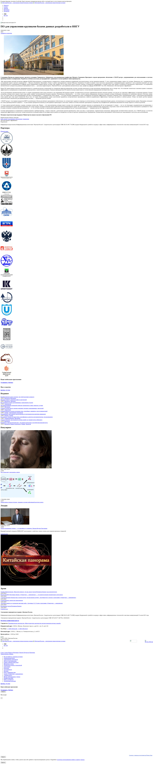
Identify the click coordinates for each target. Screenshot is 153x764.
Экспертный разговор (10, 681)
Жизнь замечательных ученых (12, 676)
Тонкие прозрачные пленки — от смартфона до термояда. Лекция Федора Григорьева (24, 528)
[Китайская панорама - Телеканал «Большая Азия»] (26, 585)
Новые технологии (15, 424)
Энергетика (7, 409)
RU (5, 15)
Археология (7, 404)
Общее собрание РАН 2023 (11, 662)
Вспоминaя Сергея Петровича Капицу (11, 606)
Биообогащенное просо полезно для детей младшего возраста (17, 397)
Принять (3, 762)
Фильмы (6, 671)
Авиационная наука (9, 658)
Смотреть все (4, 534)
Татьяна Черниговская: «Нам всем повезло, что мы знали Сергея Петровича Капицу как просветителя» (29, 592)
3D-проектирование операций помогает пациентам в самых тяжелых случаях (22, 405)
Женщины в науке (9, 664)
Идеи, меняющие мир (10, 672)
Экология (12, 401)
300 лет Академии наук (10, 661)
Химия (6, 412)
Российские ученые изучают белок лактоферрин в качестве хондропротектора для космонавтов (27, 417)
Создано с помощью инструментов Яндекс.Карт (140, 755)
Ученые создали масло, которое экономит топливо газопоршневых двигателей (22, 408)
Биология (7, 398)
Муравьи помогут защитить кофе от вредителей (14, 399)
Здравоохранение (9, 418)
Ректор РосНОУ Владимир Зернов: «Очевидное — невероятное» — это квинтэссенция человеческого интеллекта (32, 594)
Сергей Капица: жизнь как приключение (12, 600)
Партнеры (32, 652)
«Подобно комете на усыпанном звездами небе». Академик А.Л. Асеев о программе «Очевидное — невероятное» (32, 603)
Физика (6, 415)
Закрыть (3, 691)
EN (7, 15)
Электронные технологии (16, 412)
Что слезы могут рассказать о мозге (10, 472)
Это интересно (8, 669)
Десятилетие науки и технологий (13, 665)
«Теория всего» (8, 675)
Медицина (13, 398)
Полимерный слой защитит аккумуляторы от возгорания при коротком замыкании (23, 414)
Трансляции (7, 666)
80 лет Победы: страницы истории (13, 656)
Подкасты (26, 652)
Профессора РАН (8, 678)
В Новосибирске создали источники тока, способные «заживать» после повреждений (24, 411)
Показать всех (4, 131)
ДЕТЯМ (5, 390)
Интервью (16, 652)
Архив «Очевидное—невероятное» (13, 674)
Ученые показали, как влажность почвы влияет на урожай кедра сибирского (21, 419)
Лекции (21, 652)
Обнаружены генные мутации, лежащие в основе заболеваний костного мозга (22, 502)
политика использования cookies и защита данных (70, 759)
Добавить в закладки (6, 33)
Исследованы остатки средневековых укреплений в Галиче (17, 402)
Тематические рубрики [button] (7, 654)
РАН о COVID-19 (8, 679)
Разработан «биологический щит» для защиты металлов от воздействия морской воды (24, 422)
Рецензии (6, 668)
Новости (10, 652)
